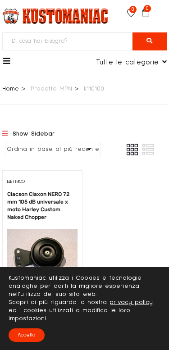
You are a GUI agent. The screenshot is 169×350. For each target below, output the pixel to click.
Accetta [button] (27, 335)
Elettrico (16, 181)
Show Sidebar (32, 134)
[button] (145, 14)
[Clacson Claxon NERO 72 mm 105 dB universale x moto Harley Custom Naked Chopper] (42, 235)
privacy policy (131, 302)
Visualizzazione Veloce (42, 262)
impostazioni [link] (27, 318)
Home (10, 89)
